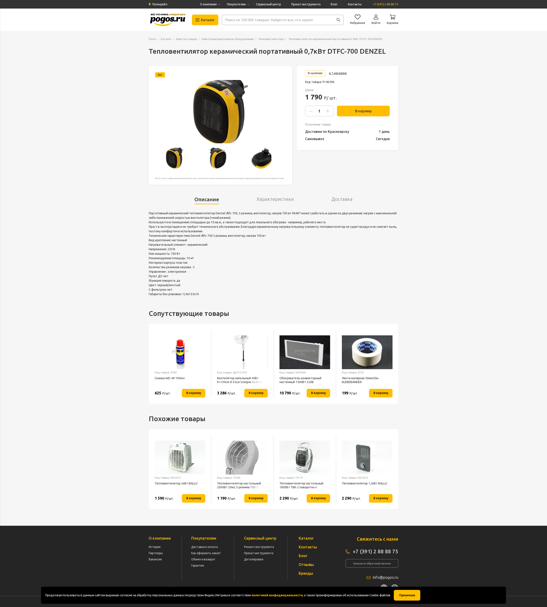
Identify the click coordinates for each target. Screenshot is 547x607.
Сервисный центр (268, 4)
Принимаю (407, 595)
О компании (208, 4)
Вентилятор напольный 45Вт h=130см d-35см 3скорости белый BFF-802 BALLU (241, 380)
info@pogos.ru (385, 577)
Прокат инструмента (306, 4)
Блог (334, 4)
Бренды (306, 573)
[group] (220, 111)
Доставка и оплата (204, 547)
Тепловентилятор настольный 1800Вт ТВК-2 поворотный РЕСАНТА (301, 485)
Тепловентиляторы (271, 38)
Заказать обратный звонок (372, 563)
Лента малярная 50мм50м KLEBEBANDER (360, 380)
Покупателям (236, 4)
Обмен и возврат (203, 559)
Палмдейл (159, 4)
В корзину (363, 111)
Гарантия (197, 565)
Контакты (355, 4)
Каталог (166, 38)
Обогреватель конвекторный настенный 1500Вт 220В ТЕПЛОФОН (300, 380)
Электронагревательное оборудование (227, 38)
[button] (338, 19)
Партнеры (156, 553)
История (154, 547)
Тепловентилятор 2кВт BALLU (176, 483)
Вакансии (155, 559)
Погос (152, 38)
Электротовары (186, 38)
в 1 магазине (338, 73)
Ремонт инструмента (259, 547)
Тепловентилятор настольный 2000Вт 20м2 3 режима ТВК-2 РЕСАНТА (239, 485)
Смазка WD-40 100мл (170, 378)
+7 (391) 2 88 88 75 (385, 4)
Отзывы (306, 564)
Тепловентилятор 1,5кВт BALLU (364, 483)
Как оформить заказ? (206, 553)
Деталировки (253, 559)
